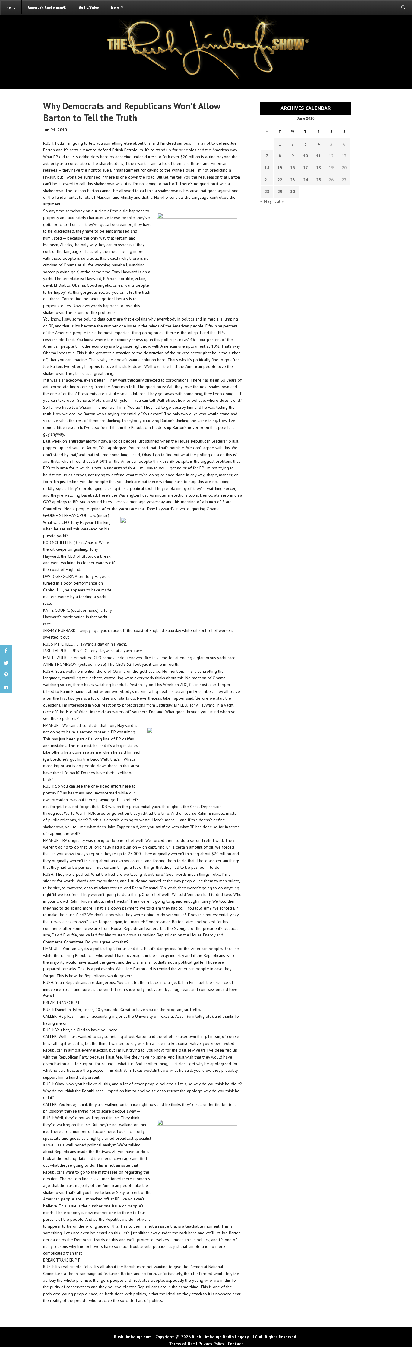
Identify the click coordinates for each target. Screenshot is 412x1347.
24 (305, 179)
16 (292, 167)
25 (318, 179)
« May (265, 201)
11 (318, 156)
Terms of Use (182, 1343)
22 (279, 179)
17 (305, 167)
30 (292, 191)
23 (292, 179)
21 (267, 179)
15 (279, 167)
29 (279, 191)
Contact (235, 1343)
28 (267, 191)
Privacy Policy (211, 1343)
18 (318, 167)
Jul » (279, 201)
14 (267, 167)
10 (305, 156)
